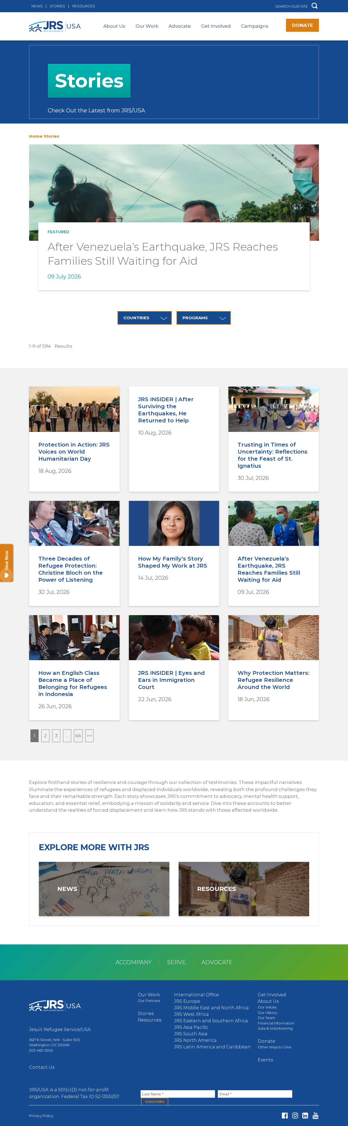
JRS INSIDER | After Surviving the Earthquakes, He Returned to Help (166, 410)
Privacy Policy (41, 1116)
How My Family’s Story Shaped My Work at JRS (172, 562)
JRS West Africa (191, 1014)
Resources (83, 6)
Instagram (295, 1115)
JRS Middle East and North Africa (211, 1007)
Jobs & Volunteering (275, 1028)
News (37, 6)
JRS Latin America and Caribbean (212, 1046)
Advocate (180, 26)
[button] (315, 6)
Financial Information (276, 1023)
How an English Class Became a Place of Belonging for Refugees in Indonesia (72, 683)
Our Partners (149, 1000)
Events (265, 1059)
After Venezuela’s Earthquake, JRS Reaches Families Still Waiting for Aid (269, 569)
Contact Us (41, 1067)
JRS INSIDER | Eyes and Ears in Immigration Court (171, 680)
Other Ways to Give (274, 1047)
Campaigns (254, 26)
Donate (302, 25)
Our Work (147, 26)
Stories (57, 6)
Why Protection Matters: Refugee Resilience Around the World (273, 680)
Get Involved (216, 26)
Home (35, 136)
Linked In (305, 1115)
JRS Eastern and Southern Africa (211, 1020)
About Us (114, 26)
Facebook (284, 1115)
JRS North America (195, 1040)
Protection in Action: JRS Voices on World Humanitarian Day (74, 451)
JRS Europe (187, 1001)
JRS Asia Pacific (191, 1027)
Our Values (267, 1007)
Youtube (315, 1115)
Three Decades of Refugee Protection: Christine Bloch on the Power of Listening (70, 569)
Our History (267, 1012)
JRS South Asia (190, 1033)
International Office (196, 994)
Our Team (266, 1018)
